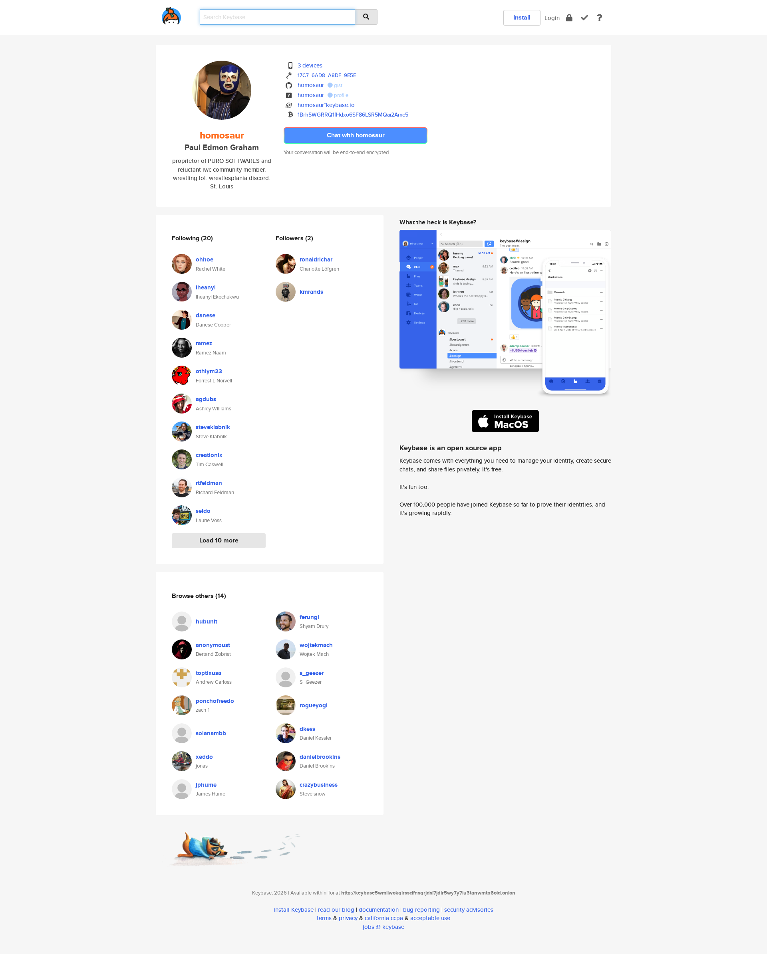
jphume (206, 784)
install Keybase (294, 909)
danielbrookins (320, 756)
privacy (348, 918)
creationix (209, 455)
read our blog (336, 909)
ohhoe (204, 259)
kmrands (311, 291)
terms (324, 918)
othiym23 (209, 371)
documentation (379, 909)
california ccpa (384, 918)
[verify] (584, 18)
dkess (307, 728)
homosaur (311, 85)
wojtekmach (316, 645)
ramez (204, 343)
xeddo (204, 756)
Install (522, 17)
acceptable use (430, 918)
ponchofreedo (215, 701)
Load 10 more (218, 540)
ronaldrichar (316, 259)
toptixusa (208, 673)
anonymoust (213, 645)
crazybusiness (319, 784)
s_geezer (312, 673)
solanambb (211, 733)
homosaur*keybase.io (326, 105)
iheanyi (206, 287)
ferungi (309, 617)
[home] (171, 14)
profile (340, 95)
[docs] (599, 18)
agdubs (206, 399)
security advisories (468, 909)
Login (552, 18)
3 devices (310, 65)
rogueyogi (314, 705)
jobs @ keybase (383, 926)
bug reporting (421, 909)
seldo (203, 511)
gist (337, 85)
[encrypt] (569, 18)
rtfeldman (209, 483)
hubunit (206, 621)
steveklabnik (213, 427)
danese (205, 315)
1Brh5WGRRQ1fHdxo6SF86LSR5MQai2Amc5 (353, 115)
